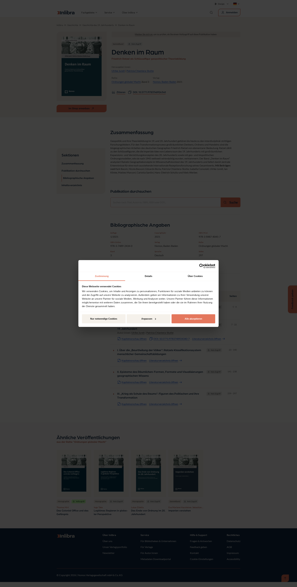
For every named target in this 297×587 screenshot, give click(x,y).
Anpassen (146, 318)
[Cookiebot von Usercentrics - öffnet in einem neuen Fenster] (201, 266)
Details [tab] (148, 276)
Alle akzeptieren (193, 318)
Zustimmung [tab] (102, 276)
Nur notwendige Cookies (103, 318)
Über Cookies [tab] (195, 276)
